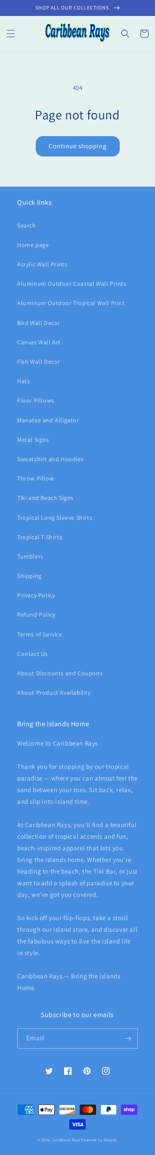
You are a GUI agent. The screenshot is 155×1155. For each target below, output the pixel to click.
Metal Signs (33, 439)
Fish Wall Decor (38, 361)
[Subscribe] (127, 1038)
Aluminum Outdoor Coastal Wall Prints (72, 283)
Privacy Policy (36, 595)
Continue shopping (78, 146)
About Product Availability (54, 692)
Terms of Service (39, 634)
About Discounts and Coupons (59, 673)
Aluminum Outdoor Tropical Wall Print (71, 303)
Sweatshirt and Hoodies (50, 459)
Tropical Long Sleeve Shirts (54, 517)
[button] (10, 33)
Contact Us (32, 654)
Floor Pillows (35, 400)
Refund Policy (36, 614)
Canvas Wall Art (39, 342)
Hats (23, 381)
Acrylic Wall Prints (42, 264)
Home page (33, 245)
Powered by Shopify (99, 1139)
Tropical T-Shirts (39, 537)
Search (26, 225)
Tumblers (30, 556)
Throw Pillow (35, 478)
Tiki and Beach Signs (45, 498)
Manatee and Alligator (48, 420)
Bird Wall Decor (38, 323)
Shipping (29, 576)
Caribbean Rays (66, 1139)
